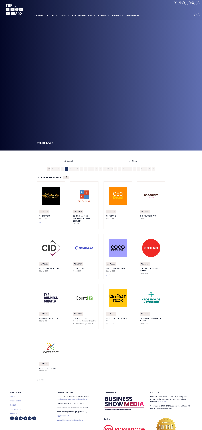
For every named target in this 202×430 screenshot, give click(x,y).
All (49, 168)
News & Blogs (132, 15)
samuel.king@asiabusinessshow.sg (71, 420)
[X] (197, 3)
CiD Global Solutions (49, 268)
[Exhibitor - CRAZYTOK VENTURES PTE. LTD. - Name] (118, 306)
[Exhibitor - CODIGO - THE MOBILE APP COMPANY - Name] (151, 256)
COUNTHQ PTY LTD (80, 318)
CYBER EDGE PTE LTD (47, 368)
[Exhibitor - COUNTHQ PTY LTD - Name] (84, 306)
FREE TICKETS (15, 401)
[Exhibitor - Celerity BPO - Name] (51, 205)
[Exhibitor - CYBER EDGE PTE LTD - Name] (51, 355)
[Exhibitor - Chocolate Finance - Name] (151, 205)
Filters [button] (135, 161)
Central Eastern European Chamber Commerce (81, 218)
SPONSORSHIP (16, 409)
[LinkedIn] (175, 3)
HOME (12, 396)
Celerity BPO (44, 216)
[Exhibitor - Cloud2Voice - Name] (84, 256)
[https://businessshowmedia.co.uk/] (124, 410)
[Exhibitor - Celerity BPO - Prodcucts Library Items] (40, 222)
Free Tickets (37, 15)
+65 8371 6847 (63, 416)
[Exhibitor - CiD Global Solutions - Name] (51, 256)
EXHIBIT (13, 405)
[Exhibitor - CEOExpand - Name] (118, 205)
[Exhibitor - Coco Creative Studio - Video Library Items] (109, 275)
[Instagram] (180, 3)
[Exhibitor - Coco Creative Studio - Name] (118, 256)
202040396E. (162, 402)
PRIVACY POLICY (16, 413)
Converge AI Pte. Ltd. (48, 318)
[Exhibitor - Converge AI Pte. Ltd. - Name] (51, 306)
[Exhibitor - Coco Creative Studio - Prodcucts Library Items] (107, 275)
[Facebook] (184, 3)
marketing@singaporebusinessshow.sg (73, 399)
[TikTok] (189, 3)
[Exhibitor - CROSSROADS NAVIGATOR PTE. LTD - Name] (151, 306)
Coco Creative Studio (116, 268)
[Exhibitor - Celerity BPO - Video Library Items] (42, 222)
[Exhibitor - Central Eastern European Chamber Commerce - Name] (84, 205)
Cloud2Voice (79, 268)
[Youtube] (193, 3)
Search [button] (71, 161)
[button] (196, 15)
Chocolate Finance (148, 216)
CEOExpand (111, 216)
